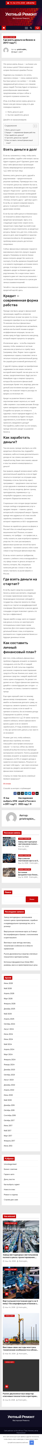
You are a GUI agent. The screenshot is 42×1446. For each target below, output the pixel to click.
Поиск (8, 892)
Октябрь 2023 (9, 1075)
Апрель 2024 (9, 1049)
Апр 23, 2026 (10, 1400)
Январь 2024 (9, 1064)
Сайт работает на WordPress (14, 1431)
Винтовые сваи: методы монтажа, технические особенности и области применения (18, 945)
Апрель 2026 (9, 993)
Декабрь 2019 (9, 1105)
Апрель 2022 (9, 1090)
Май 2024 (8, 1044)
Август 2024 (9, 1029)
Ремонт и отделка (11, 1194)
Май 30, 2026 (10, 1354)
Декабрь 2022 (9, 1085)
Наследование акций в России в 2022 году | (27, 801)
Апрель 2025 (9, 1019)
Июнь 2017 (8, 1125)
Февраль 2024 (10, 1059)
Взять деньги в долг (13, 130)
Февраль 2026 (9, 1003)
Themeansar (21, 1433)
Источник (7, 783)
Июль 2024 (8, 1034)
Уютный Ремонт (21, 14)
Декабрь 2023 (9, 1069)
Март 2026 (8, 998)
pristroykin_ (22, 49)
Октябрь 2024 (9, 1024)
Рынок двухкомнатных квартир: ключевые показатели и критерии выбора (20, 1396)
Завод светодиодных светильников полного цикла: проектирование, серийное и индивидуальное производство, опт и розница (20, 1259)
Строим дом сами (11, 1199)
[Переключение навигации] (26, 28)
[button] (31, 28)
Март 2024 (8, 1054)
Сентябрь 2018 (10, 1115)
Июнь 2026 (8, 983)
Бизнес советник (9, 37)
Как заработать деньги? (15, 135)
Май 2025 (8, 1014)
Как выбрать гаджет (12, 1184)
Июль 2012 (8, 1146)
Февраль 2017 (9, 1141)
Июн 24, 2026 (23, 846)
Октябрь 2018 (9, 1110)
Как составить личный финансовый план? (19, 141)
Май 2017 (7, 1130)
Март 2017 (8, 1136)
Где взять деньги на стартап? (17, 138)
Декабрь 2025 (9, 1009)
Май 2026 (8, 988)
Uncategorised (10, 1164)
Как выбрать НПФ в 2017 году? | (10, 801)
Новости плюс (9, 1189)
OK (32, 1443)
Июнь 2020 (8, 1095)
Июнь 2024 (8, 1039)
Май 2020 (8, 1100)
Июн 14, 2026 (23, 863)
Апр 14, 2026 (23, 877)
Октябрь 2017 (9, 1120)
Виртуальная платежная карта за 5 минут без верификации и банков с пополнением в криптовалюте (21, 934)
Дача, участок (9, 1179)
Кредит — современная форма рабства (20, 132)
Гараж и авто (9, 1174)
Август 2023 (9, 1080)
